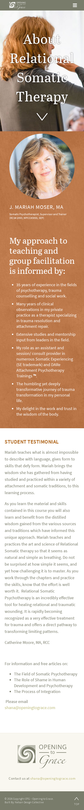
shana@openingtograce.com (30, 707)
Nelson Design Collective (29, 802)
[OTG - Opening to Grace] (18, 6)
